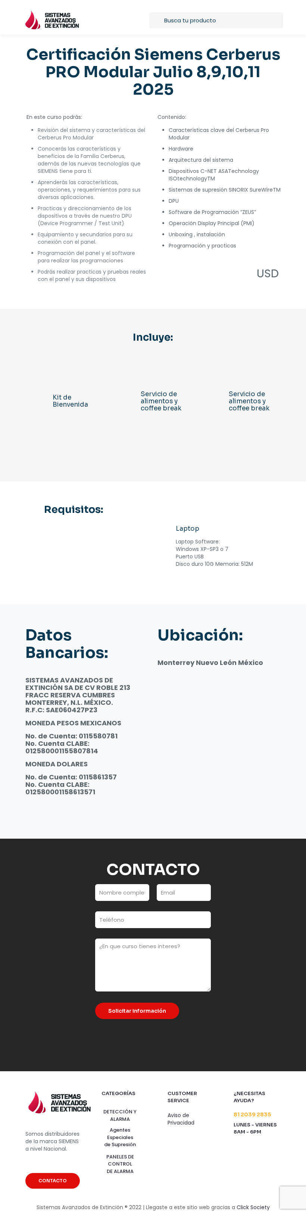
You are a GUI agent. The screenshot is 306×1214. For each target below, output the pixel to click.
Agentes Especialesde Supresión (120, 1137)
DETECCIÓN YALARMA (120, 1115)
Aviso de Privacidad (181, 1118)
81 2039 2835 (252, 1114)
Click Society (253, 1207)
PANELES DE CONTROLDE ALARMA (120, 1164)
